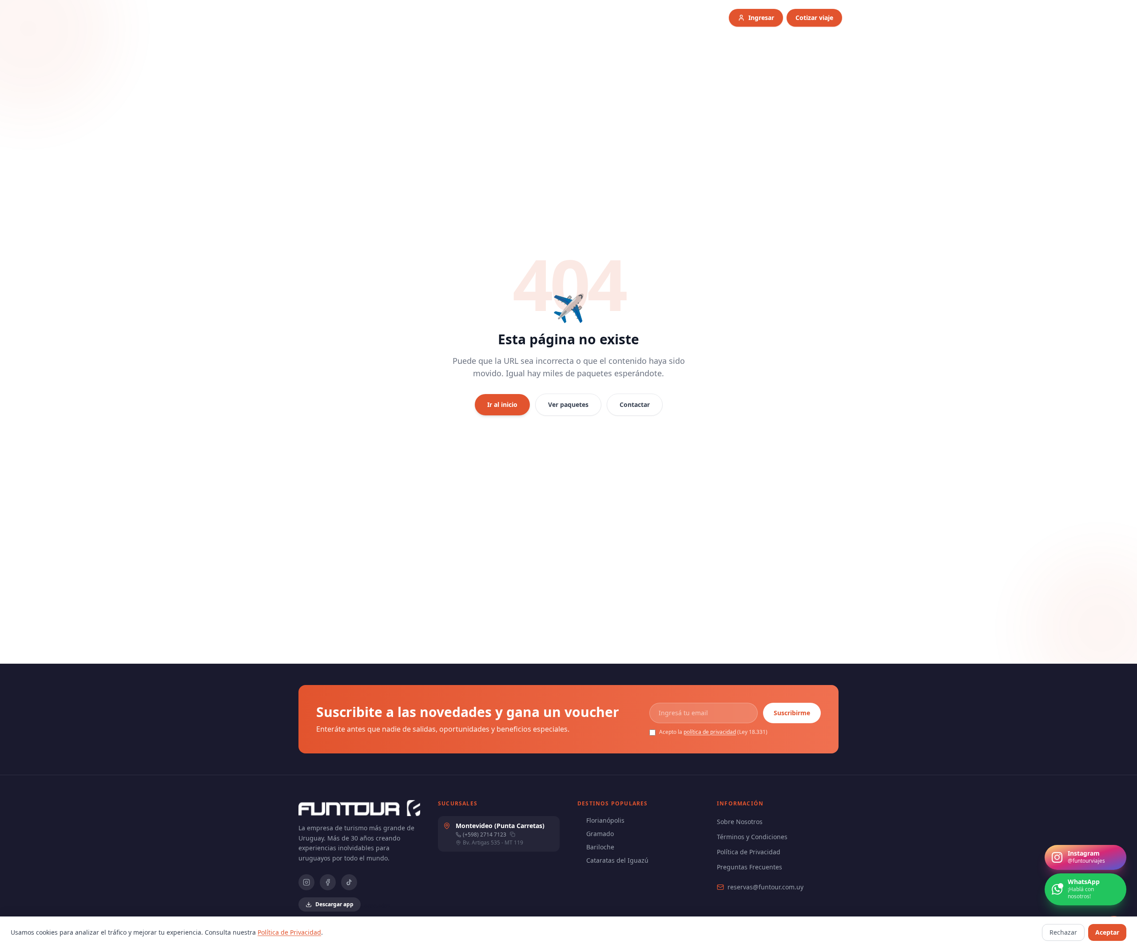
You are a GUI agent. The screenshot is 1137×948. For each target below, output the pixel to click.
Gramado (600, 833)
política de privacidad (710, 732)
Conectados (375, 905)
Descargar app (334, 904)
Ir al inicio (502, 404)
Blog (671, 17)
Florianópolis (605, 820)
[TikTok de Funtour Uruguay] (349, 882)
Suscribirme (792, 713)
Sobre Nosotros (740, 821)
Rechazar (1063, 932)
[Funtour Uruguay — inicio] (384, 18)
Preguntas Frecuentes (749, 867)
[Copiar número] (512, 834)
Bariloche (600, 847)
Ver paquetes (568, 404)
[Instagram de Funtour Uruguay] (306, 882)
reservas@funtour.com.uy (765, 887)
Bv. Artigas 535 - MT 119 (493, 842)
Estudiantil (500, 17)
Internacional (589, 17)
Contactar (635, 404)
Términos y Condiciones (752, 836)
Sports (637, 17)
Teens (543, 17)
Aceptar (1107, 932)
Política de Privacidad (748, 852)
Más (700, 17)
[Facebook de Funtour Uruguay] (328, 882)
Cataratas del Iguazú (617, 860)
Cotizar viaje (814, 17)
